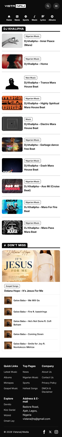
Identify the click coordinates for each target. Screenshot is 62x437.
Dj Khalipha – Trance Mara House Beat (40, 84)
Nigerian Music (32, 36)
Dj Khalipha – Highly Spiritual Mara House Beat (41, 105)
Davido (7, 404)
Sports (26, 382)
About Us (47, 371)
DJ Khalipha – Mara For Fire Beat (40, 209)
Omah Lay (9, 420)
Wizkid (7, 415)
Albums (8, 377)
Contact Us (47, 377)
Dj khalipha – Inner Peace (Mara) (39, 43)
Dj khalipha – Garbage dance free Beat (41, 147)
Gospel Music (11, 388)
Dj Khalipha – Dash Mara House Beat (39, 167)
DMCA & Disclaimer (47, 390)
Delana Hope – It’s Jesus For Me (23, 290)
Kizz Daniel (9, 409)
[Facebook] (44, 432)
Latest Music (10, 371)
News (26, 371)
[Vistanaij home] (16, 6)
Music (28, 119)
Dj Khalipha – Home (36, 63)
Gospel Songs (12, 286)
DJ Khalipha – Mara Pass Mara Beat (39, 230)
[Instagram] (56, 432)
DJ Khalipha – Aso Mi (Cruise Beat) (41, 188)
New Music (31, 78)
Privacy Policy (49, 382)
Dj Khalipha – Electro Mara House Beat (40, 126)
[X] (50, 432)
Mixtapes (9, 382)
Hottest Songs (30, 388)
